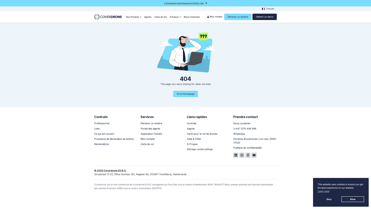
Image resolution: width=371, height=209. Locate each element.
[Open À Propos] (180, 16)
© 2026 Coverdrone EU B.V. (110, 170)
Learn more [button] (323, 191)
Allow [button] (352, 199)
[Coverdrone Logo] (108, 16)
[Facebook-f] (247, 155)
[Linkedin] (235, 155)
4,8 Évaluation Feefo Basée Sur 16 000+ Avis (184, 3)
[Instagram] (241, 155)
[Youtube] (254, 155)
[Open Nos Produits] (140, 16)
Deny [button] (329, 199)
